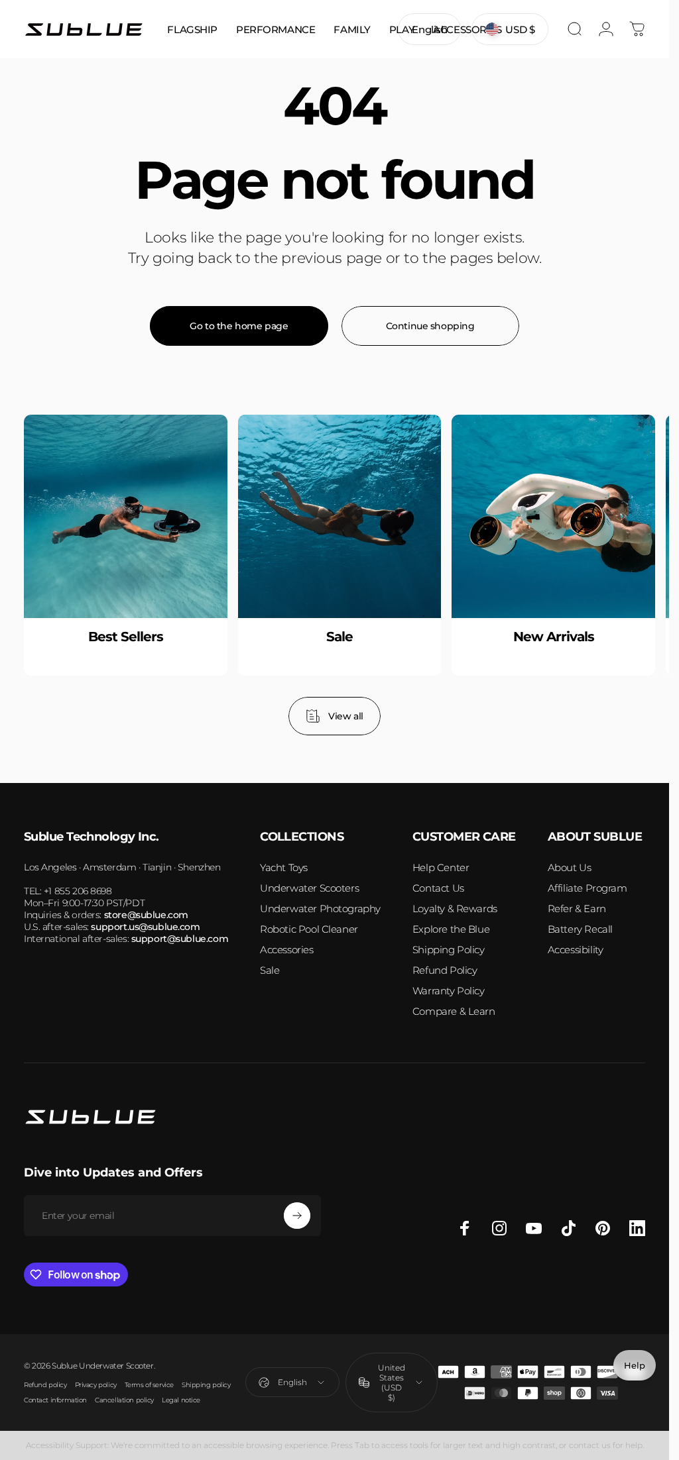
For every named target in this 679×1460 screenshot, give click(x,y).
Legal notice (181, 1400)
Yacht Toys (284, 867)
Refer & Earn (577, 908)
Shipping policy (206, 1384)
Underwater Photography (320, 908)
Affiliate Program (587, 888)
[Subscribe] (297, 1215)
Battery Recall (580, 929)
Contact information (55, 1400)
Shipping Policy (448, 949)
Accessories (286, 949)
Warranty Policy (448, 990)
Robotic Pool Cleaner (309, 929)
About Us (569, 867)
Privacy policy (96, 1384)
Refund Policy (444, 970)
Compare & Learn (453, 1011)
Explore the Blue (450, 929)
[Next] (615, 575)
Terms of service (149, 1384)
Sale (269, 970)
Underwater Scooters (309, 888)
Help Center (440, 867)
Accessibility (575, 949)
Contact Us (438, 888)
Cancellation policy (124, 1400)
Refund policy (45, 1384)
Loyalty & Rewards (454, 908)
